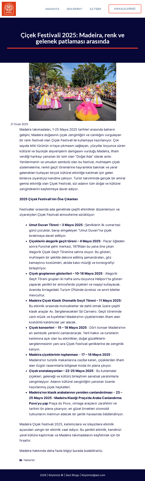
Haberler (29, 460)
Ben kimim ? (74, 8)
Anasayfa (52, 8)
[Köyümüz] (9, 9)
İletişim (95, 8)
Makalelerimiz (125, 8)
